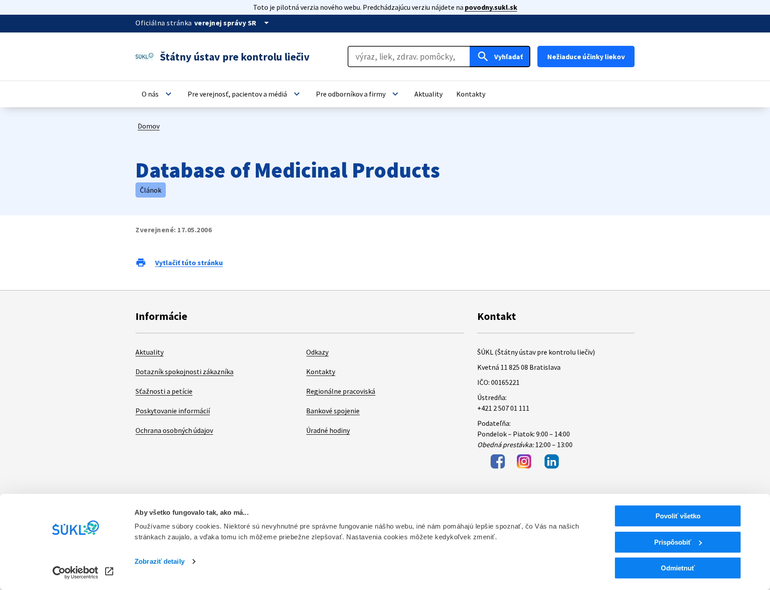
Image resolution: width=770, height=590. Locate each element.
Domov (149, 125)
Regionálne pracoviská (340, 391)
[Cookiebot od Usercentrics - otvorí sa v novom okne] (76, 572)
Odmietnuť (678, 568)
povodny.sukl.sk (491, 7)
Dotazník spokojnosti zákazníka (184, 371)
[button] (158, 94)
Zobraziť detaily (159, 561)
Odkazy (317, 352)
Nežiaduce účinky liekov (586, 56)
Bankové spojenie (333, 410)
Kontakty (320, 371)
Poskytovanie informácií (172, 410)
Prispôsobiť (672, 542)
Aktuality (149, 352)
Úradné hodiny (328, 430)
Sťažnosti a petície (163, 391)
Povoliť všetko (677, 516)
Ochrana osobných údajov (174, 430)
